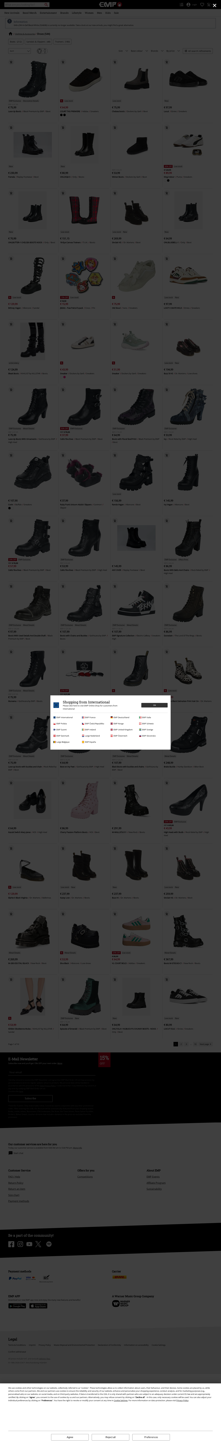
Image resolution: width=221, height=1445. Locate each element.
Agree (70, 1437)
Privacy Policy (182, 1400)
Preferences (151, 1437)
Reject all (111, 1437)
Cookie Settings (121, 1400)
